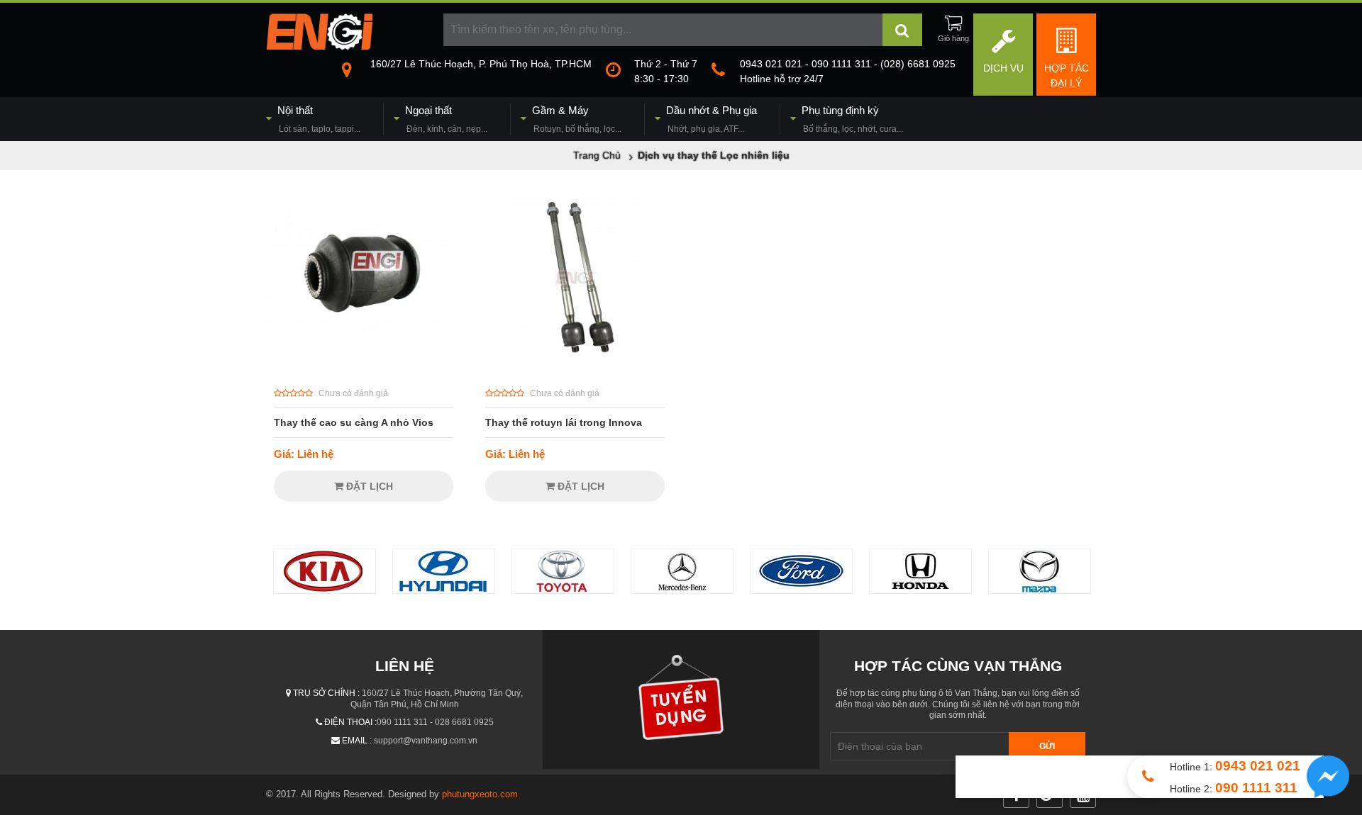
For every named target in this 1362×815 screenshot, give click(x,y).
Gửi (1047, 746)
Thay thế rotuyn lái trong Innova (563, 422)
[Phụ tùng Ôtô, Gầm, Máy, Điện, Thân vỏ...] (319, 46)
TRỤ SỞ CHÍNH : (326, 693)
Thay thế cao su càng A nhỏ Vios (353, 422)
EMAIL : (357, 741)
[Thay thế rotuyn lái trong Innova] (575, 370)
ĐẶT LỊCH (368, 486)
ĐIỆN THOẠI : (350, 722)
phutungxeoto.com (480, 794)
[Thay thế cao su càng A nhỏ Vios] (363, 370)
